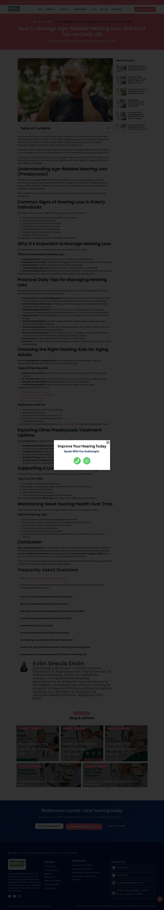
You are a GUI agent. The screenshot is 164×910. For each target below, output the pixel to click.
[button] (108, 442)
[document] (82, 455)
